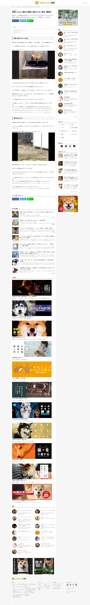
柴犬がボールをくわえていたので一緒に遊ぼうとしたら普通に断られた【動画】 (31, 188)
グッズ (62, 127)
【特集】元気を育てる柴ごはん (18, 594)
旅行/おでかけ (64, 130)
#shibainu (49, 108)
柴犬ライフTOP (70, 588)
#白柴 (15, 183)
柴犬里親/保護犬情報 (16, 595)
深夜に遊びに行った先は (19, 30)
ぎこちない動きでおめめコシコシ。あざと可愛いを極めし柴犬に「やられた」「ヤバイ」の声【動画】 (71, 170)
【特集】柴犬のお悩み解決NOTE (29, 593)
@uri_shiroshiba (16, 181)
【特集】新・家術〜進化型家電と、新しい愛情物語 (30, 590)
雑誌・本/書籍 (74, 127)
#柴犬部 (21, 110)
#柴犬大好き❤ (15, 110)
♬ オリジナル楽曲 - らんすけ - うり (40, 183)
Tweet (23, 20)
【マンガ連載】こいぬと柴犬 (30, 588)
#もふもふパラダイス (33, 112)
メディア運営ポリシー (57, 585)
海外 (72, 124)
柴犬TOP (13, 6)
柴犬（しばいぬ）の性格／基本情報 (18, 585)
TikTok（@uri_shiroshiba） (19, 161)
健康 (62, 134)
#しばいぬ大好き (41, 110)
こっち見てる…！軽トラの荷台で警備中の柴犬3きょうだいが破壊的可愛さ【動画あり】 (71, 155)
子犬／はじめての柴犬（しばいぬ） (18, 587)
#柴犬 (27, 108)
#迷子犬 (29, 183)
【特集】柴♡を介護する (17, 592)
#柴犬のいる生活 (33, 108)
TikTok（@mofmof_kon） (19, 79)
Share (16, 20)
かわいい (19, 6)
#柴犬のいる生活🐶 (42, 108)
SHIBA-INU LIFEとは (16, 597)
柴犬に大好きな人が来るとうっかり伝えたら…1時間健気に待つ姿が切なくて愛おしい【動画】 (71, 178)
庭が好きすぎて (17, 32)
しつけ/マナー (74, 134)
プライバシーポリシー (57, 587)
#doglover (20, 112)
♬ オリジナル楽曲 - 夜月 (45, 112)
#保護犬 (25, 183)
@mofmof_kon (15, 106)
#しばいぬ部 (26, 110)
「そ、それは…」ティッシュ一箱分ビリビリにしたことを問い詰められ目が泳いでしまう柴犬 (71, 185)
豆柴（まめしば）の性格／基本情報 (30, 585)
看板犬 (62, 137)
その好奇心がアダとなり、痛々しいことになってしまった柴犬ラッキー (71, 162)
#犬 (24, 112)
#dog (15, 112)
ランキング (27, 595)
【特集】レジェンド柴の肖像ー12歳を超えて (18, 590)
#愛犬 (26, 112)
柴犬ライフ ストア (28, 586)
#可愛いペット (33, 110)
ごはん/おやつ (74, 130)
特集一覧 (52, 557)
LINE (31, 20)
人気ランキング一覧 (73, 191)
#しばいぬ (23, 108)
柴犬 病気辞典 (27, 594)
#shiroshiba (20, 183)
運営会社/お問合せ (57, 588)
